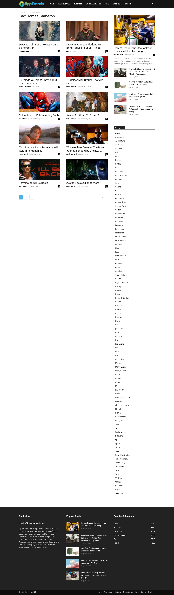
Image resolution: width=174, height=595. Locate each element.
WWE (117, 489)
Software (119, 436)
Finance (118, 248)
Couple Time (120, 206)
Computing (120, 198)
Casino (118, 187)
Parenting (119, 401)
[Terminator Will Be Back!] (39, 169)
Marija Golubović (25, 86)
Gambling (119, 263)
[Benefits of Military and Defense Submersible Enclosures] (120, 85)
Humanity (119, 309)
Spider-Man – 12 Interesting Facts (39, 115)
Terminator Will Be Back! (33, 182)
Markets (118, 363)
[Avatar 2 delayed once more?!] (87, 169)
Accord (118, 133)
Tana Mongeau (121, 459)
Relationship (120, 416)
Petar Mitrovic (24, 51)
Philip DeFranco (122, 405)
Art (116, 152)
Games (118, 267)
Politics (118, 413)
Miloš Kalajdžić (71, 154)
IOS (116, 324)
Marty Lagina (120, 367)
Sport (117, 443)
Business (78, 4)
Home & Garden (122, 298)
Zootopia (119, 493)
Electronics (120, 233)
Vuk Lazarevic (24, 186)
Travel (118, 474)
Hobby (118, 290)
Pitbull (118, 409)
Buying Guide (121, 175)
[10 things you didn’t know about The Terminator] (39, 66)
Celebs (118, 194)
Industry (118, 313)
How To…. (119, 305)
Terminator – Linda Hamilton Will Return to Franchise (38, 149)
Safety (118, 424)
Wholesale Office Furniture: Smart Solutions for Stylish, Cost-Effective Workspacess (142, 71)
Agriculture (120, 141)
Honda (118, 302)
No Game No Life (122, 397)
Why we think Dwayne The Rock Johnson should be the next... (85, 149)
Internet (118, 321)
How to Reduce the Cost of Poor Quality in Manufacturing (133, 49)
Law (117, 340)
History (118, 286)
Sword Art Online (122, 455)
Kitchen (118, 336)
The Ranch (119, 466)
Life (116, 347)
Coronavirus (120, 202)
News (117, 393)
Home (51, 4)
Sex (116, 428)
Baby (117, 156)
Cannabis (119, 179)
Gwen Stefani (121, 275)
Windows (119, 485)
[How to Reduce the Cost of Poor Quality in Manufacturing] (134, 30)
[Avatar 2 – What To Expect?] (87, 102)
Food (117, 252)
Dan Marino (120, 213)
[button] (152, 4)
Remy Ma (119, 420)
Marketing (119, 359)
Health (127, 4)
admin (68, 51)
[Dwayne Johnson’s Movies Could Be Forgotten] (39, 31)
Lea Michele (120, 344)
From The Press (121, 256)
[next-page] (31, 197)
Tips (117, 470)
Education (119, 229)
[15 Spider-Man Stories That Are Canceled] (87, 66)
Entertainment (93, 4)
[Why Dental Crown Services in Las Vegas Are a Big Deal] (120, 97)
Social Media (120, 432)
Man (117, 355)
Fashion (118, 244)
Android (118, 144)
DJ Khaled (119, 221)
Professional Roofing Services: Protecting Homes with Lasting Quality (141, 109)
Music (117, 386)
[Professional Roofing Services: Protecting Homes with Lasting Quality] (120, 109)
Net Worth (119, 390)
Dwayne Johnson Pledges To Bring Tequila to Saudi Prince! (83, 46)
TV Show (118, 478)
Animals (118, 148)
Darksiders (119, 217)
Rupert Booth (118, 55)
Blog (117, 167)
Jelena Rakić (23, 154)
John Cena (119, 328)
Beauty (118, 160)
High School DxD (122, 282)
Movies (118, 378)
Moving (118, 382)
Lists (117, 351)
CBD (117, 190)
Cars (106, 4)
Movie (117, 374)
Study (117, 447)
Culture (118, 210)
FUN (117, 259)
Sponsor (118, 439)
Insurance (119, 317)
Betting (118, 164)
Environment (120, 240)
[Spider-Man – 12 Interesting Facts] (39, 102)
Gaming (116, 4)
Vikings (118, 482)
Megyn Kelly (120, 370)
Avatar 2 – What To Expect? (82, 115)
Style (117, 451)
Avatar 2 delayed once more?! (83, 182)
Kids (117, 332)
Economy (119, 225)
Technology (64, 4)
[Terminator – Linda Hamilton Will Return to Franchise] (39, 134)
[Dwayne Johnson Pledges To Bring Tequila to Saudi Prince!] (87, 31)
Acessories (119, 137)
